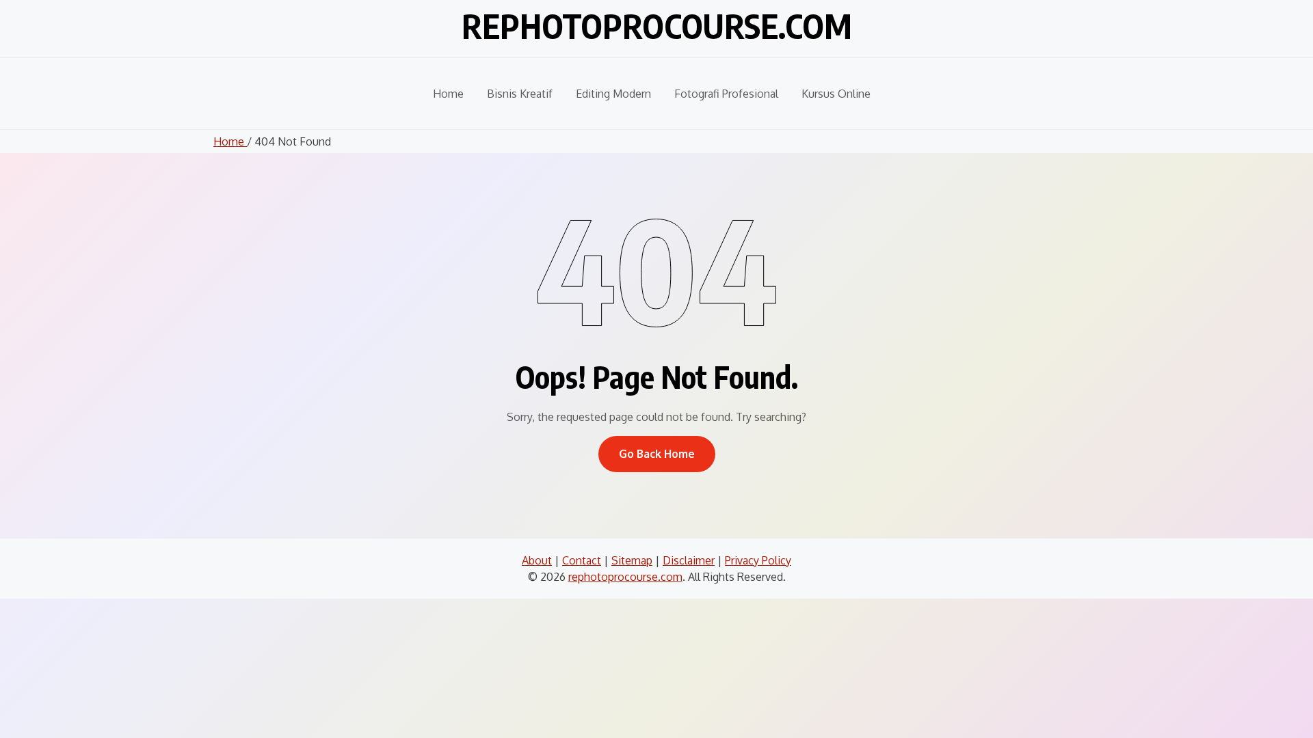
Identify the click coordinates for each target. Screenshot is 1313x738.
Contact (581, 560)
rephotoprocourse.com (657, 25)
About (537, 560)
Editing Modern (613, 93)
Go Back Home (657, 454)
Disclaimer (689, 560)
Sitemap (631, 560)
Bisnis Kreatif (520, 93)
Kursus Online (836, 93)
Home (448, 93)
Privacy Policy (758, 560)
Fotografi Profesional (726, 93)
